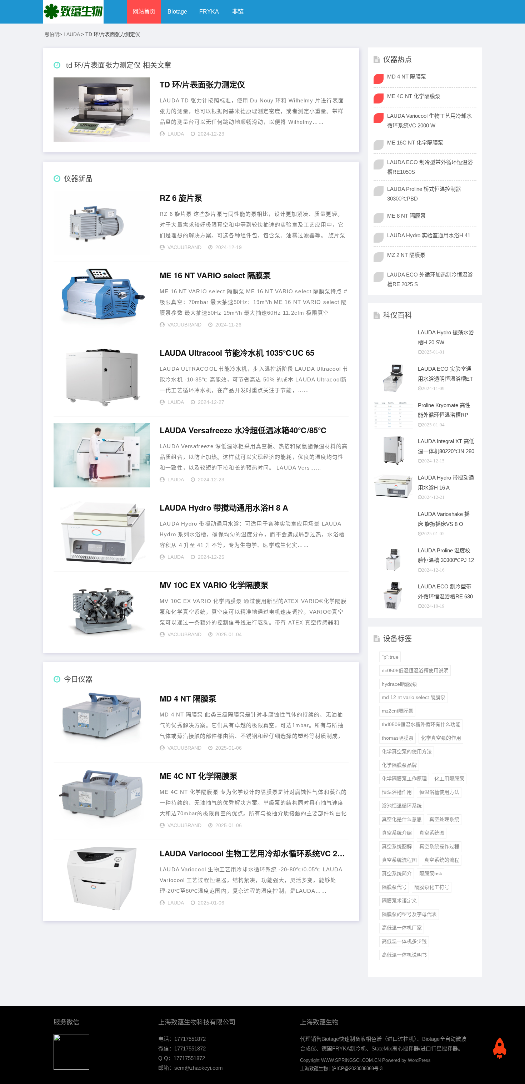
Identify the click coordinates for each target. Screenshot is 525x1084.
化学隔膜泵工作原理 (404, 778)
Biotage (177, 12)
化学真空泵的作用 (441, 738)
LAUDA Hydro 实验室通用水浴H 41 (428, 235)
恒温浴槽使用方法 (439, 792)
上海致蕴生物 (314, 1068)
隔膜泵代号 (394, 887)
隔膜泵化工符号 (431, 887)
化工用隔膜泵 (449, 778)
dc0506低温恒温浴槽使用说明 (415, 670)
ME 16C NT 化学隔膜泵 (415, 143)
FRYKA (209, 12)
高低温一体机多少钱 (404, 941)
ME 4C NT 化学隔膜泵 (199, 776)
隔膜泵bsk (430, 873)
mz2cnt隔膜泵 (397, 711)
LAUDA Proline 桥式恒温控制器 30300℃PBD (424, 194)
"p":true (390, 657)
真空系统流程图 (399, 860)
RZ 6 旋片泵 (181, 198)
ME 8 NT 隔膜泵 (406, 216)
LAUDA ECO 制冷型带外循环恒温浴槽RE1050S (430, 167)
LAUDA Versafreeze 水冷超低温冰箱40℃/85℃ (243, 430)
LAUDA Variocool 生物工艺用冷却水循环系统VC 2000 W (254, 853)
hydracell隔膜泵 (399, 684)
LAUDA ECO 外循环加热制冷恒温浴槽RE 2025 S (430, 279)
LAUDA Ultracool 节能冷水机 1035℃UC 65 (237, 353)
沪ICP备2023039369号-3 (357, 1068)
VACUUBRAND (184, 247)
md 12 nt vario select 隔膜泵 (413, 697)
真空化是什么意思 (402, 819)
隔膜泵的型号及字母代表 (409, 914)
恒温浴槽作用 (397, 792)
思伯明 (51, 34)
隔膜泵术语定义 (399, 900)
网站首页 (143, 12)
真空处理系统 (444, 819)
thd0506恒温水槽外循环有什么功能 (421, 724)
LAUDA (72, 34)
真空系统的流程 (441, 860)
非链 (238, 12)
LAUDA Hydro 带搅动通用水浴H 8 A (224, 507)
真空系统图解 (397, 846)
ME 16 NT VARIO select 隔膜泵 (215, 275)
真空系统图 (431, 833)
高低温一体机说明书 (404, 955)
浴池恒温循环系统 (402, 806)
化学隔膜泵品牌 (399, 765)
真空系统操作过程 (439, 846)
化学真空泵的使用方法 (407, 751)
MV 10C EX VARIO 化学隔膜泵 (214, 585)
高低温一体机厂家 (402, 928)
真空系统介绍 (397, 833)
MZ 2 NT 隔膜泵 (406, 255)
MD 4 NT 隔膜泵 (188, 698)
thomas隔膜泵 (398, 738)
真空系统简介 (397, 873)
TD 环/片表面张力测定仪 (202, 84)
